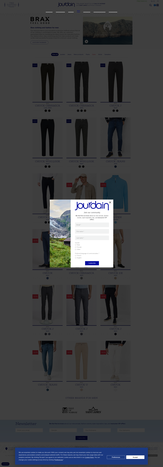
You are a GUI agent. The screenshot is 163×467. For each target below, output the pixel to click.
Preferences (116, 457)
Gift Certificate (99, 11)
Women (71, 11)
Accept (135, 457)
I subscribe (92, 263)
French (79, 255)
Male (78, 245)
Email (79, 225)
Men (78, 11)
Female (79, 247)
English (79, 258)
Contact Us (113, 11)
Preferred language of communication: (87, 253)
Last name (80, 238)
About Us (49, 11)
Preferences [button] (59, 460)
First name (80, 231)
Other (78, 249)
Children (86, 11)
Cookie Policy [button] (89, 457)
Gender (77, 242)
